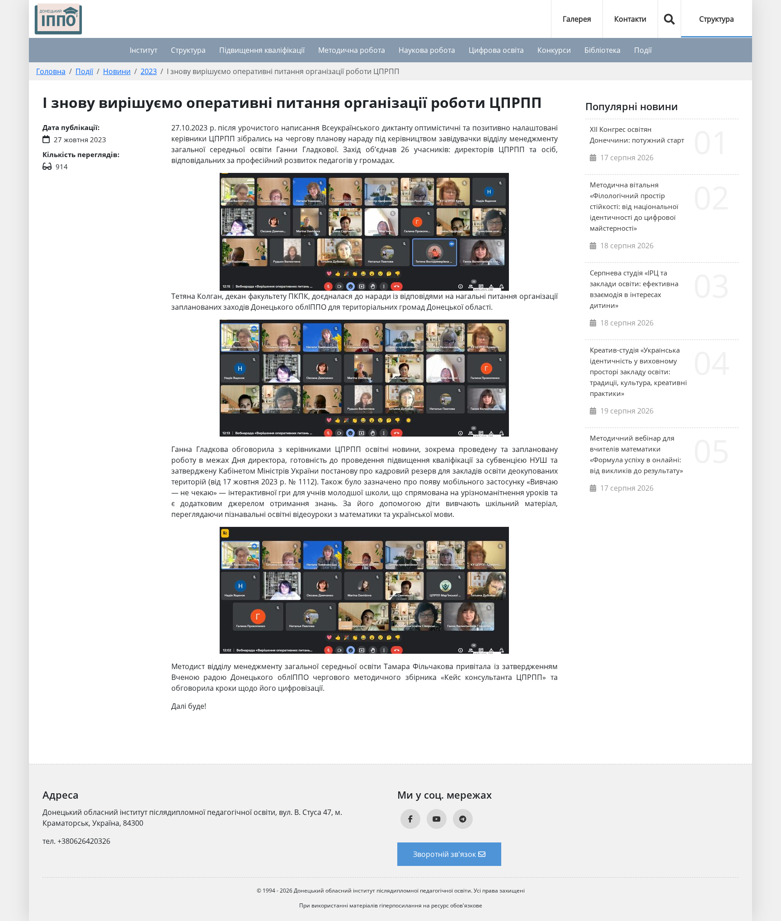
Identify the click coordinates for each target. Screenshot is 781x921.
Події (643, 50)
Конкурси (554, 50)
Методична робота (351, 50)
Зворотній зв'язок (444, 854)
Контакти (630, 19)
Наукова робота (427, 50)
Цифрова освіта (496, 50)
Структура (716, 19)
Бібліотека (602, 50)
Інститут (143, 50)
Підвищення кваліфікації (262, 50)
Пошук (669, 19)
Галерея (577, 19)
